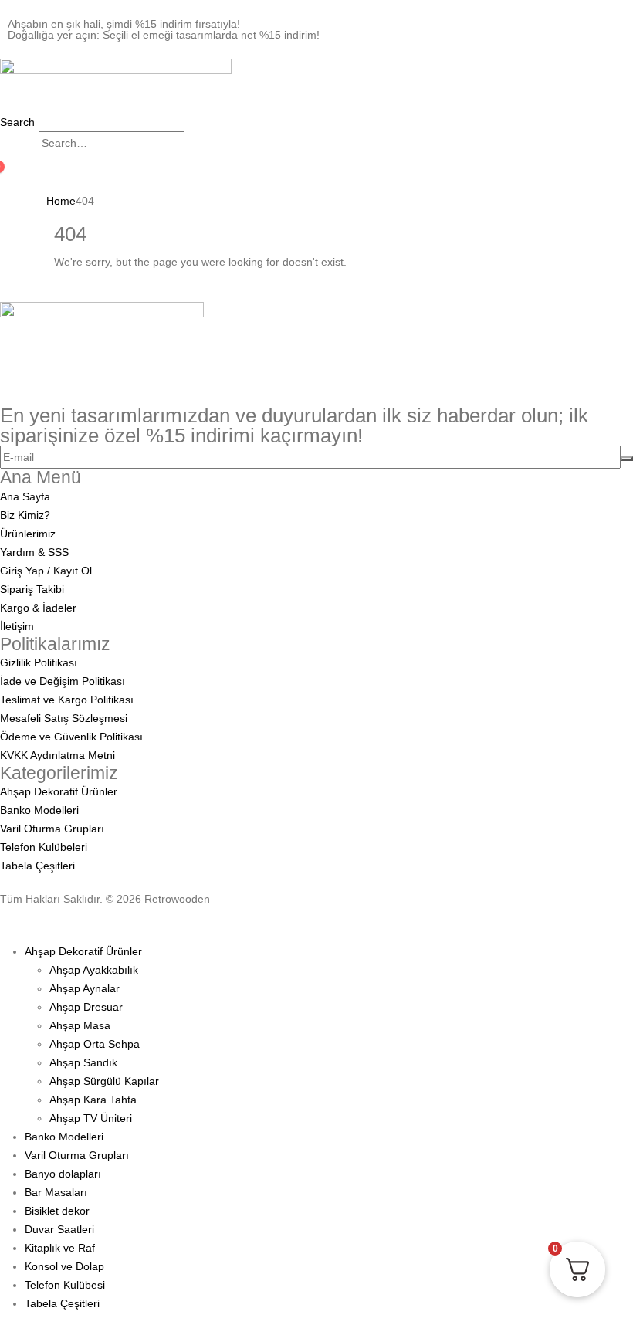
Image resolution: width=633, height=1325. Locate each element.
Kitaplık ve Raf (60, 1248)
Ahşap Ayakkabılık (93, 970)
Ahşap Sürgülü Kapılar (104, 1081)
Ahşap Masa (79, 1025)
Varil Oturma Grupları (77, 1155)
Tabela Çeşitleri (62, 1303)
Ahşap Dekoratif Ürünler (83, 951)
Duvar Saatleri (59, 1229)
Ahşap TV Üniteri (90, 1118)
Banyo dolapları (63, 1173)
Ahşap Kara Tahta (93, 1099)
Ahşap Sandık (83, 1062)
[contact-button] (627, 458)
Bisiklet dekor (57, 1211)
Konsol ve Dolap (64, 1266)
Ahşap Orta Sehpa (94, 1044)
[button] (17, 122)
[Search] (193, 143)
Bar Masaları (56, 1192)
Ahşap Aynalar (84, 988)
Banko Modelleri (64, 1136)
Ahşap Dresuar (86, 1007)
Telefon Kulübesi (65, 1285)
